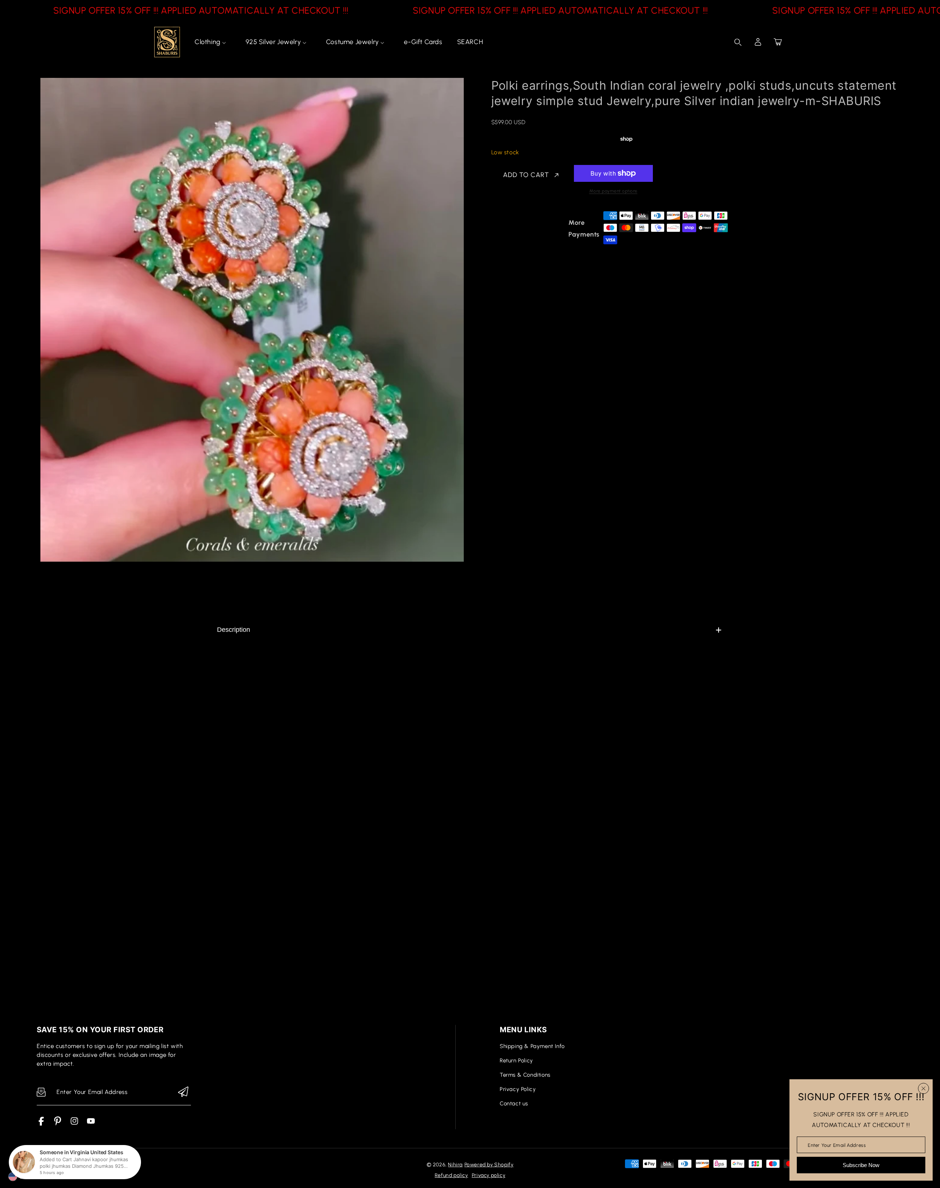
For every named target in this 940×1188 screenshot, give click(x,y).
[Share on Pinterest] (546, 228)
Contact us (514, 1103)
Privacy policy (488, 1175)
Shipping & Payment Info (532, 1046)
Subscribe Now (861, 1165)
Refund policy (451, 1175)
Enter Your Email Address (837, 1144)
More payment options (613, 191)
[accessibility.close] (923, 1088)
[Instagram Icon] (74, 1123)
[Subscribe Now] (183, 1092)
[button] (778, 42)
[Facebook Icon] (41, 1123)
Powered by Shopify (489, 1165)
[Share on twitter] (533, 228)
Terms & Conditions (525, 1075)
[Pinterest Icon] (57, 1123)
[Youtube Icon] (90, 1123)
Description (233, 629)
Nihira (455, 1165)
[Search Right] (738, 42)
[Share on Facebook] (520, 228)
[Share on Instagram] (559, 228)
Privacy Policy (518, 1089)
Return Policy (516, 1060)
